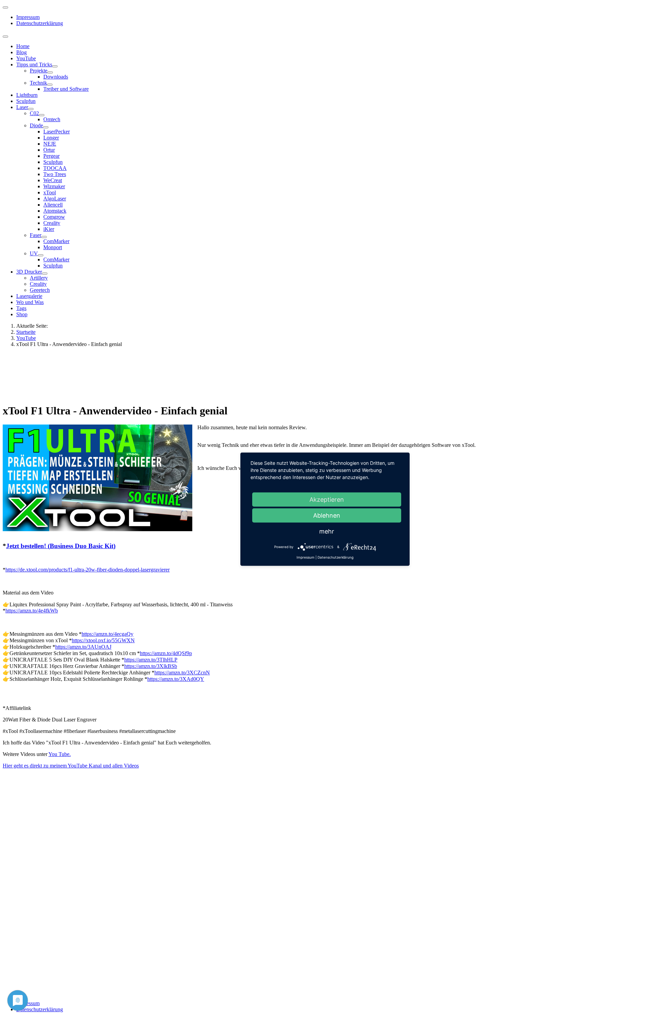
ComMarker (56, 241)
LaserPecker (56, 131)
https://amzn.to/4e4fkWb (31, 610)
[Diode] (45, 127)
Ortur (49, 150)
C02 (34, 113)
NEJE (49, 144)
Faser (35, 235)
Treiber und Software (66, 89)
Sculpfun (26, 101)
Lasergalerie (29, 296)
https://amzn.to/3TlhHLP (150, 660)
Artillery (39, 278)
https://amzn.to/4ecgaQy (107, 634)
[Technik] (49, 85)
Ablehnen (326, 515)
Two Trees (54, 174)
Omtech (51, 119)
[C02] (41, 115)
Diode (36, 125)
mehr (326, 531)
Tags (21, 308)
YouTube (26, 58)
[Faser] (44, 237)
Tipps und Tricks (34, 64)
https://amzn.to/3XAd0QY (175, 679)
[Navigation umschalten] (5, 7)
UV (34, 253)
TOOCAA (55, 168)
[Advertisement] (207, 374)
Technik (38, 83)
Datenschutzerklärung (39, 23)
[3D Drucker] (44, 274)
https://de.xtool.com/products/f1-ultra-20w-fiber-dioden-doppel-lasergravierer (87, 569)
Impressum (28, 17)
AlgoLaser (54, 198)
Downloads (55, 77)
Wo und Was (30, 302)
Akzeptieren (326, 499)
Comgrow (54, 217)
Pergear (51, 156)
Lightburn (27, 95)
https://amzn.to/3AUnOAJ (83, 647)
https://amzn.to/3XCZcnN (182, 672)
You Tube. (59, 754)
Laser (22, 107)
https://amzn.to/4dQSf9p (166, 653)
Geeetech (40, 290)
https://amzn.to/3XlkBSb (150, 666)
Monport (52, 247)
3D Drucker (29, 272)
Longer (51, 137)
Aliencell (53, 205)
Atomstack (54, 211)
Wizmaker (54, 186)
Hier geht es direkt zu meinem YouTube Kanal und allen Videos (71, 765)
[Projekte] (50, 72)
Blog (21, 52)
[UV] (40, 255)
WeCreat (52, 180)
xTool (49, 192)
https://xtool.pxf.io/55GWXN (103, 640)
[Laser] (31, 109)
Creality (51, 223)
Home (22, 46)
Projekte (38, 70)
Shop (21, 314)
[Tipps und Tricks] (55, 66)
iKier (48, 229)
